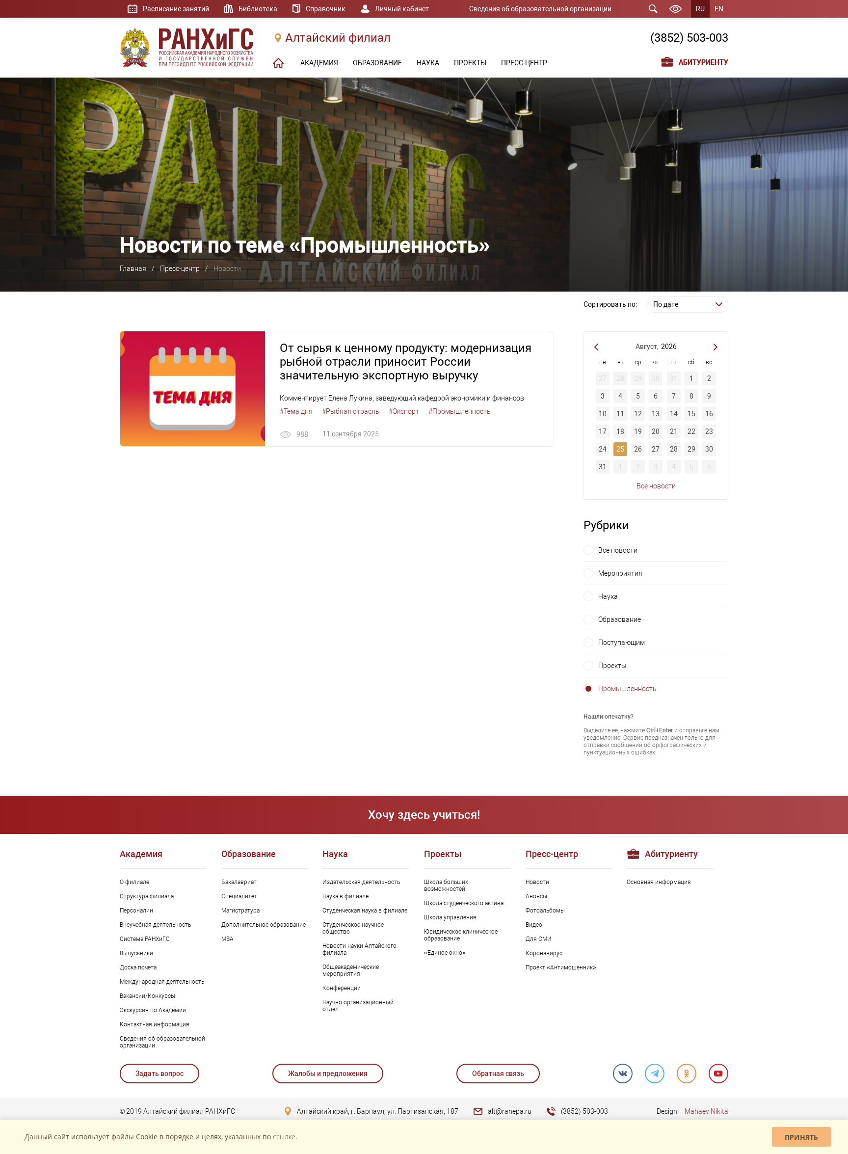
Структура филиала (147, 896)
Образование (619, 619)
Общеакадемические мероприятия (350, 970)
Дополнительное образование (263, 924)
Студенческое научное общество (353, 928)
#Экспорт (404, 411)
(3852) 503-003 (689, 38)
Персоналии (136, 910)
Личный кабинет (402, 9)
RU (700, 9)
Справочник (325, 9)
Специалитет (239, 896)
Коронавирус (544, 953)
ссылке (284, 1136)
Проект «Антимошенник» (561, 967)
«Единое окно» (445, 952)
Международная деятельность (162, 981)
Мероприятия (620, 573)
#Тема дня (296, 411)
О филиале (134, 882)
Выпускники (136, 953)
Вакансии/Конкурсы (147, 996)
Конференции (341, 988)
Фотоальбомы (545, 910)
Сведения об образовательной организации (540, 9)
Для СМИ (539, 939)
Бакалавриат (239, 882)
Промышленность (627, 689)
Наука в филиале (345, 896)
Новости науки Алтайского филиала (359, 949)
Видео (534, 924)
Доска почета (138, 967)
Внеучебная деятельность (155, 924)
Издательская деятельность (361, 882)
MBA (227, 939)
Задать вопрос (159, 1073)
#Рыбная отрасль (350, 411)
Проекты (612, 666)
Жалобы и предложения (328, 1073)
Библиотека (257, 9)
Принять (801, 1137)
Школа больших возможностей (446, 885)
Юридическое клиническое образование (461, 935)
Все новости (656, 486)
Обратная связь (498, 1073)
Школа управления (450, 917)
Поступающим (621, 642)
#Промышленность (459, 411)
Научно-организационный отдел (358, 1006)
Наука (608, 596)
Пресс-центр (180, 268)
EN (719, 9)
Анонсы (536, 896)
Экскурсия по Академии (153, 1010)
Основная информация (659, 882)
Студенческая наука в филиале (364, 910)
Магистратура (240, 910)
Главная (133, 268)
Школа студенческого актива (464, 903)
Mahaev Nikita (706, 1111)
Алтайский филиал (338, 38)
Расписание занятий (176, 9)
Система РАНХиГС (145, 939)
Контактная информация (154, 1024)
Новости (537, 882)
